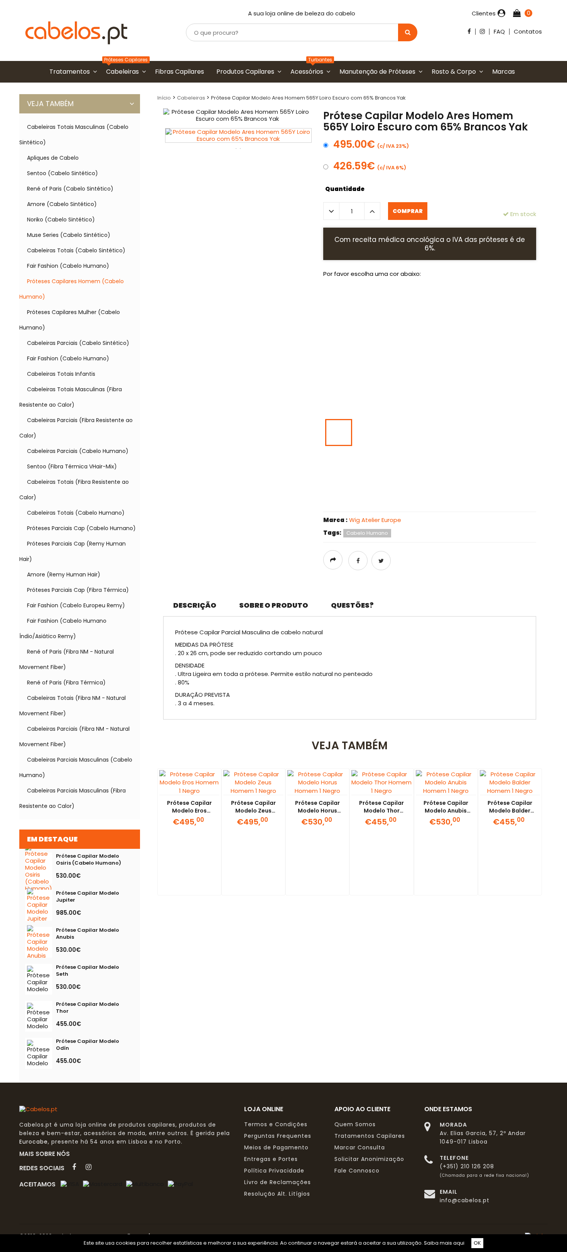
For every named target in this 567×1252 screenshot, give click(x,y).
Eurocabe (33, 1142)
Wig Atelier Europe (375, 520)
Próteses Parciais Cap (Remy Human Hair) (72, 551)
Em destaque (52, 839)
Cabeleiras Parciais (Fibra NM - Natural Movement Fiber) (74, 736)
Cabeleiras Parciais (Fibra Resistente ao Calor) (76, 427)
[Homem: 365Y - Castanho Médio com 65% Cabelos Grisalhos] (483, 366)
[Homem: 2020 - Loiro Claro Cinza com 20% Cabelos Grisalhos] (425, 465)
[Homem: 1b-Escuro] (396, 301)
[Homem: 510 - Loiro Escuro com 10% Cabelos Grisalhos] (454, 399)
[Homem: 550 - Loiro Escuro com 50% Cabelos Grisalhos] (512, 399)
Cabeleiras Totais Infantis (61, 374)
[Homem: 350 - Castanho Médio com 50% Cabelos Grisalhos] (454, 366)
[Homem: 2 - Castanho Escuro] (425, 334)
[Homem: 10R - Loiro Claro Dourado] (367, 498)
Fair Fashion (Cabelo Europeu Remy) (76, 605)
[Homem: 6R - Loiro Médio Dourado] (512, 465)
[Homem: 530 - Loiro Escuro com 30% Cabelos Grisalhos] (483, 399)
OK (477, 1243)
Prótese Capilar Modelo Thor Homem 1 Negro (381, 810)
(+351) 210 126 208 (467, 1166)
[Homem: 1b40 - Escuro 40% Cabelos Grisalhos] (512, 301)
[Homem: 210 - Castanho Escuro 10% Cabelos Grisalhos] (454, 334)
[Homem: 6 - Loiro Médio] (396, 432)
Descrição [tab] (194, 605)
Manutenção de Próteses (378, 71)
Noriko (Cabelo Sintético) (61, 219)
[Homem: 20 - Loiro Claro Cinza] (396, 465)
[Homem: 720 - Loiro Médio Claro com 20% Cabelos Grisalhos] (512, 432)
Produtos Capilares (246, 71)
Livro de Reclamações (277, 1182)
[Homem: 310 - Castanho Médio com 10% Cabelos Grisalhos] (338, 366)
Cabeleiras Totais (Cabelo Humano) (76, 513)
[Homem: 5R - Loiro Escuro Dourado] (483, 465)
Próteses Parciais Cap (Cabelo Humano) (81, 528)
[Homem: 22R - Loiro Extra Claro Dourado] (454, 498)
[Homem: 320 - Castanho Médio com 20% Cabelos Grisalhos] (367, 366)
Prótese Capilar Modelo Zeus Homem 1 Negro (253, 810)
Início (164, 97)
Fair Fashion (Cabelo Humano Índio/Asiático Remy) (62, 628)
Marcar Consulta (359, 1147)
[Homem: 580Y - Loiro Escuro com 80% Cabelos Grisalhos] (367, 432)
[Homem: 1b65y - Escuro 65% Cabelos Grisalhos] (367, 334)
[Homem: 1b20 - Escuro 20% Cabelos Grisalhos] (454, 301)
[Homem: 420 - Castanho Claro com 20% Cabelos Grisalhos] (396, 399)
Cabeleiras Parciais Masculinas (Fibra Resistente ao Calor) (72, 798)
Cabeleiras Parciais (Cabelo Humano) (77, 451)
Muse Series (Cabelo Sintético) (68, 235)
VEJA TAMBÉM (50, 103)
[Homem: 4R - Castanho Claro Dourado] (454, 465)
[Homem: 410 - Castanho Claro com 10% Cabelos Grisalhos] (367, 399)
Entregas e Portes (271, 1159)
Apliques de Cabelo (53, 158)
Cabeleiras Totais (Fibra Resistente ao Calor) (74, 489)
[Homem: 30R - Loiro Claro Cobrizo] (483, 498)
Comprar (408, 211)
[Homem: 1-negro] (367, 301)
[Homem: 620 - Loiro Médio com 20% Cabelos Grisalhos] (454, 432)
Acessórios (308, 71)
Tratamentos (71, 71)
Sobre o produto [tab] (273, 605)
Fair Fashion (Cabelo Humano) (68, 266)
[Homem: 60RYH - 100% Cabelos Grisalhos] (338, 301)
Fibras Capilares (181, 71)
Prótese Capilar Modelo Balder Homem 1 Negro (510, 810)
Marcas (505, 71)
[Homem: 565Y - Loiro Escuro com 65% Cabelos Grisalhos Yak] (338, 432)
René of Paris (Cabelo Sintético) (70, 189)
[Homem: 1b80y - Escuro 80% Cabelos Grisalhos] (396, 334)
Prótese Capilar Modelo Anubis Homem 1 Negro (446, 810)
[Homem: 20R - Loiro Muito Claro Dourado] (425, 498)
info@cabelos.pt (464, 1200)
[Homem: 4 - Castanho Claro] (338, 399)
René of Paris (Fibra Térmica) (66, 682)
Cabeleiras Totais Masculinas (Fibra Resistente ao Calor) (70, 397)
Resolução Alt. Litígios (277, 1194)
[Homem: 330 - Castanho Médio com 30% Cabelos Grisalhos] (396, 366)
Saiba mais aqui (444, 1243)
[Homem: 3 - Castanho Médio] (512, 334)
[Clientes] (500, 14)
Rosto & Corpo (455, 71)
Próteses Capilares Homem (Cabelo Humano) (71, 289)
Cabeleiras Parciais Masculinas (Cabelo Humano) (75, 767)
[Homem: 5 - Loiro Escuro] (425, 399)
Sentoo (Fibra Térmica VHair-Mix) (72, 466)
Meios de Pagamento (276, 1147)
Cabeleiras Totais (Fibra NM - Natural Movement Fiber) (72, 705)
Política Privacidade (274, 1170)
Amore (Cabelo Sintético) (62, 204)
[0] (518, 14)
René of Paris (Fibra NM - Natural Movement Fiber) (66, 659)
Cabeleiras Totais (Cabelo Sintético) (76, 250)
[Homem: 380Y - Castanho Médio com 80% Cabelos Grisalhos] (512, 366)
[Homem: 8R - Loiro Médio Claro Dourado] (338, 498)
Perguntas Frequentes (277, 1136)
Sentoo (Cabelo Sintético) (62, 173)
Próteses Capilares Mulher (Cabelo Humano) (69, 319)
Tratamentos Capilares (369, 1136)
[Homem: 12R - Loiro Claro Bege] (396, 498)
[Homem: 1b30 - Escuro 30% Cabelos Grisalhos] (483, 301)
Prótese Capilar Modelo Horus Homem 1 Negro (317, 810)
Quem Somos (355, 1124)
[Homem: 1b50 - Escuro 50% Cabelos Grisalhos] (338, 334)
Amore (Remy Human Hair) (63, 574)
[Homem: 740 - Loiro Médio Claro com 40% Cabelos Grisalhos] (338, 465)
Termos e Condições (275, 1124)
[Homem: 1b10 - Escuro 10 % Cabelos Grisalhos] (425, 301)
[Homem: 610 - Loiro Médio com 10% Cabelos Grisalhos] (425, 432)
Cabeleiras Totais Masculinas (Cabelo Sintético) (73, 134)
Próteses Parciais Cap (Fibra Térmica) (78, 590)
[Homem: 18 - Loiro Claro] (367, 465)
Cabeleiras (124, 71)
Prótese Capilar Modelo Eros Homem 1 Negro (189, 810)
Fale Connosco (357, 1170)
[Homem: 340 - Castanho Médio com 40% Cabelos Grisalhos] (425, 366)
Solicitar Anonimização (369, 1159)
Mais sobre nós (46, 1153)
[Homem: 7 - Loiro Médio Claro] (483, 432)
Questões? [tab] (352, 605)
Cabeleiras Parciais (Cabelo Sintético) (78, 343)
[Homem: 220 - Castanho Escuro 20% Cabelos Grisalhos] (483, 334)
